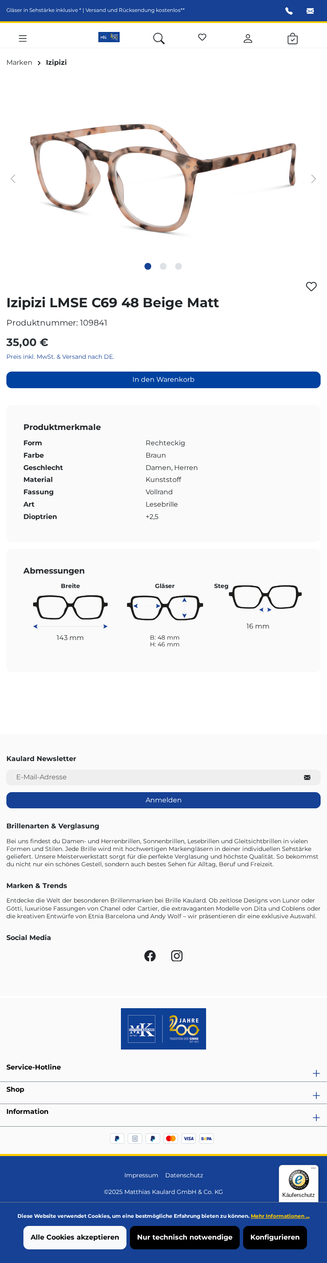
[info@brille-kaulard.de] (310, 12)
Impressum (141, 1175)
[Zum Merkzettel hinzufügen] (311, 286)
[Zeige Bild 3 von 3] (178, 266)
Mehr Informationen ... (280, 1216)
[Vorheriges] (12, 178)
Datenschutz (184, 1175)
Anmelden (164, 800)
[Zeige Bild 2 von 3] (163, 266)
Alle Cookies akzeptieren (75, 1237)
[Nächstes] (313, 178)
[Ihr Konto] (248, 37)
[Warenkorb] (292, 37)
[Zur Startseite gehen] (109, 37)
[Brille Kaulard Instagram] (176, 958)
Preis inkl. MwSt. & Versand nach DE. (60, 356)
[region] (163, 178)
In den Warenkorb (163, 379)
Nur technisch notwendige (184, 1237)
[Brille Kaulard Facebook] (151, 958)
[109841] (163, 178)
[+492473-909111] (289, 12)
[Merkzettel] (202, 35)
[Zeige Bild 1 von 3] (148, 266)
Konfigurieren (275, 1237)
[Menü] (22, 37)
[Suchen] (159, 37)
